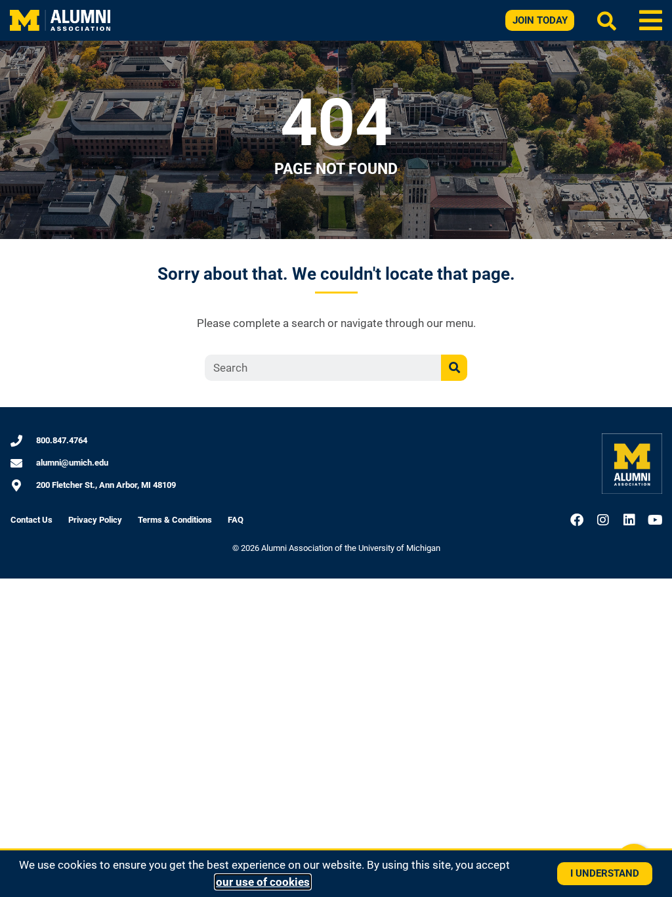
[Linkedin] (629, 520)
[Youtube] (655, 520)
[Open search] (606, 21)
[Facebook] (576, 520)
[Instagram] (603, 520)
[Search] (454, 368)
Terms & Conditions (175, 520)
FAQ (235, 520)
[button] (650, 20)
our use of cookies (263, 881)
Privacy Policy (95, 520)
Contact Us (31, 520)
